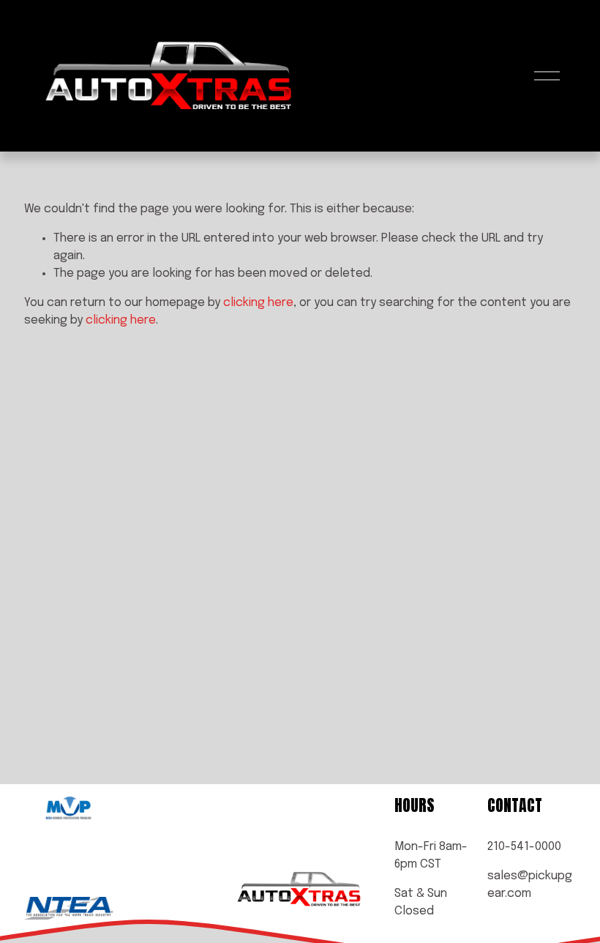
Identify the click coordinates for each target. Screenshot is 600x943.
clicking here (258, 303)
